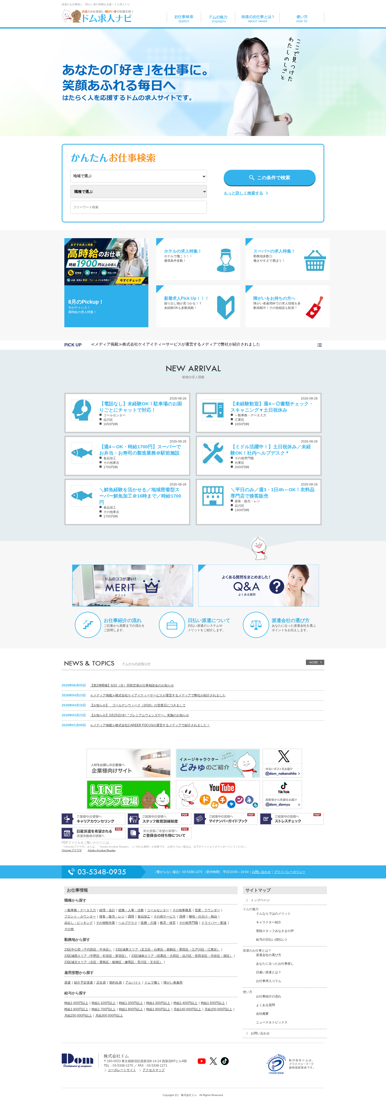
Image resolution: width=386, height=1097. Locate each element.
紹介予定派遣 (83, 982)
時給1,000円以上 (76, 1003)
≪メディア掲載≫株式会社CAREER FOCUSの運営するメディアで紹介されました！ (150, 725)
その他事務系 (182, 910)
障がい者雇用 (173, 982)
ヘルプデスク (127, 923)
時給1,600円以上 (76, 1009)
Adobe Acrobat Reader (102, 850)
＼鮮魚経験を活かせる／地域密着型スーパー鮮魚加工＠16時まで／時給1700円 (140, 496)
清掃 (182, 916)
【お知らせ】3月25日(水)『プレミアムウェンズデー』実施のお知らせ (139, 715)
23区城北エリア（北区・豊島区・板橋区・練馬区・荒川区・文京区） (113, 962)
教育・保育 (168, 923)
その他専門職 (188, 923)
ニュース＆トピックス (272, 1022)
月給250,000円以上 (78, 1015)
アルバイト (133, 982)
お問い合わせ (261, 872)
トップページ (260, 900)
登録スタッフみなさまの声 (275, 931)
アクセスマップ (154, 1070)
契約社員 (115, 982)
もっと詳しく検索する (243, 193)
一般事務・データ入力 (80, 910)
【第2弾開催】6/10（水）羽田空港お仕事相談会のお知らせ (132, 685)
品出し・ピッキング (78, 923)
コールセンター (158, 910)
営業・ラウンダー (207, 910)
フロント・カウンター (80, 916)
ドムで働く (152, 982)
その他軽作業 (105, 923)
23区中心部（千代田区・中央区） (88, 949)
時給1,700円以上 (104, 1009)
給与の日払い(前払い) (271, 939)
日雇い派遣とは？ (268, 972)
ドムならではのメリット (273, 913)
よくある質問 (265, 1005)
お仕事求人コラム (268, 981)
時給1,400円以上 (185, 1003)
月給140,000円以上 (187, 1009)
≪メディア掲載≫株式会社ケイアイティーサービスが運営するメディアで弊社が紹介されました (175, 344)
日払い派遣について (209, 620)
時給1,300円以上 (158, 1003)
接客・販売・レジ (111, 916)
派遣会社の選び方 (291, 620)
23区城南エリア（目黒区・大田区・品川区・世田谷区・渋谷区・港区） (182, 956)
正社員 (101, 982)
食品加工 (144, 916)
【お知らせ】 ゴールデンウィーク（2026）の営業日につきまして (138, 705)
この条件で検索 (273, 177)
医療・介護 (149, 923)
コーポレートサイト (122, 1070)
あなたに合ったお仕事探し (275, 963)
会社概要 (262, 1014)
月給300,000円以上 (109, 1015)
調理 (131, 916)
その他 (69, 929)
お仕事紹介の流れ (123, 620)
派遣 (67, 982)
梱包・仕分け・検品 (203, 916)
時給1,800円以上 (131, 1009)
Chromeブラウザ (72, 850)
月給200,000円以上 (218, 1009)
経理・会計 (107, 910)
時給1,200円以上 (131, 1003)
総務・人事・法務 (131, 910)
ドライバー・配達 (214, 923)
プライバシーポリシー (289, 872)
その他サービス (165, 916)
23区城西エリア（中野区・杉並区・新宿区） (96, 956)
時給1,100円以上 (104, 1003)
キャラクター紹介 (268, 922)
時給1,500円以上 (213, 1003)
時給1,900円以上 (158, 1009)
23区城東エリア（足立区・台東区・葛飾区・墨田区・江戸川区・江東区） (168, 949)
